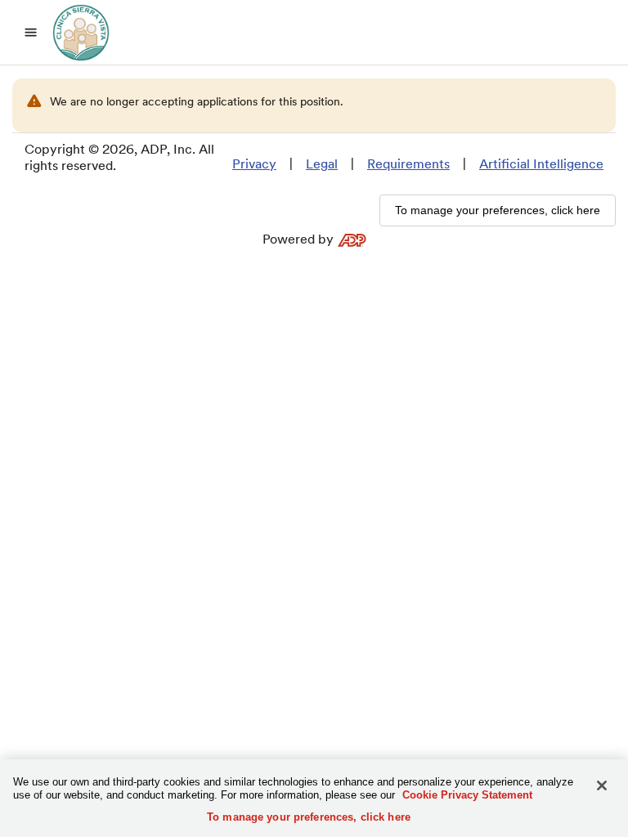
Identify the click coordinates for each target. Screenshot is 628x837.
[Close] (602, 785)
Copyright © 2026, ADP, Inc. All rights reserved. (119, 157)
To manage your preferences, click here (308, 817)
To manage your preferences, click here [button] (497, 210)
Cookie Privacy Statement (467, 795)
